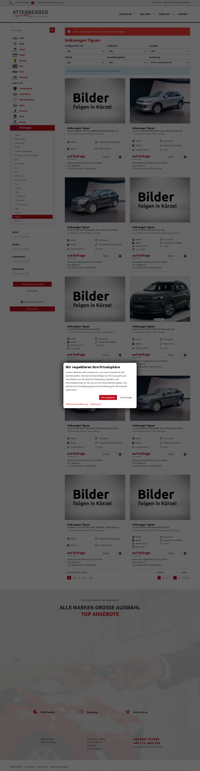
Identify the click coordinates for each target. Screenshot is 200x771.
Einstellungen (126, 397)
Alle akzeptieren (108, 397)
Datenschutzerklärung (77, 404)
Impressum (95, 404)
